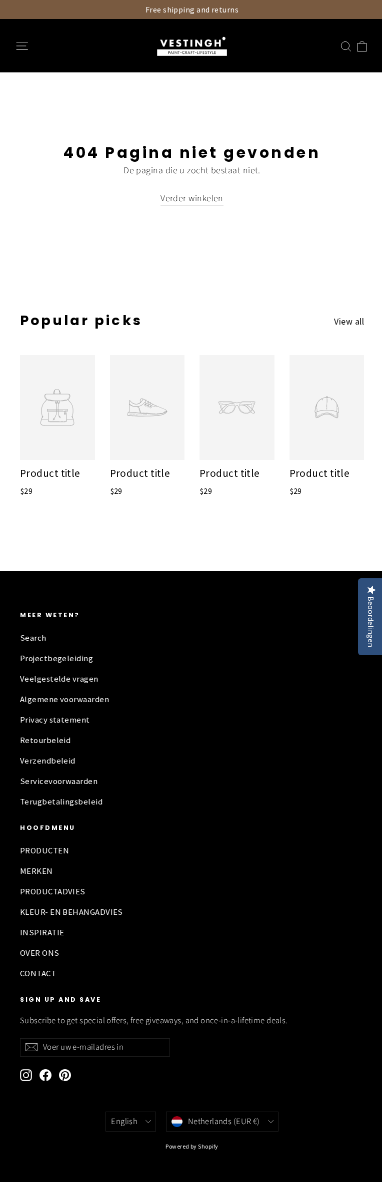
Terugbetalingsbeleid (61, 801)
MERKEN (36, 871)
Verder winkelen (192, 198)
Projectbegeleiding (56, 658)
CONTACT (38, 973)
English (124, 1122)
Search (33, 638)
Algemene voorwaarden (64, 699)
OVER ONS (40, 953)
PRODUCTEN (44, 850)
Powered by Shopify (192, 1146)
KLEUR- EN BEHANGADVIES (71, 912)
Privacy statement (55, 720)
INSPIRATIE (42, 932)
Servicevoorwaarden (59, 781)
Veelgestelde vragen (59, 679)
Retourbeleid (45, 740)
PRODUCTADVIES (53, 891)
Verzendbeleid (48, 761)
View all (349, 321)
